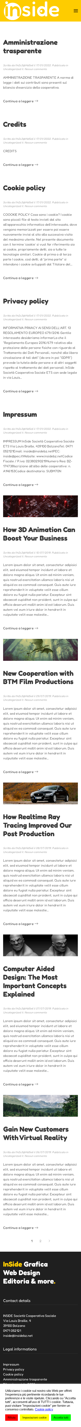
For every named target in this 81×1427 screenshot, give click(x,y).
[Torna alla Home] (31, 11)
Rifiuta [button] (11, 1417)
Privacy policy (26, 301)
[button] (76, 11)
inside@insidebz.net (18, 1335)
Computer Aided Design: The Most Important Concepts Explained (35, 981)
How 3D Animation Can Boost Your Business (39, 533)
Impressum (20, 414)
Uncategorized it (13, 69)
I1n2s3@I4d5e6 (24, 65)
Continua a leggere (18, 101)
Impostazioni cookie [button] (34, 1417)
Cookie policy (24, 187)
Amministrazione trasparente (30, 46)
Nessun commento (36, 69)
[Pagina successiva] (49, 1241)
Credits (14, 124)
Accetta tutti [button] (61, 1417)
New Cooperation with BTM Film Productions (38, 677)
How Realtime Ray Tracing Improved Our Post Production (37, 825)
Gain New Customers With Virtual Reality (36, 1133)
